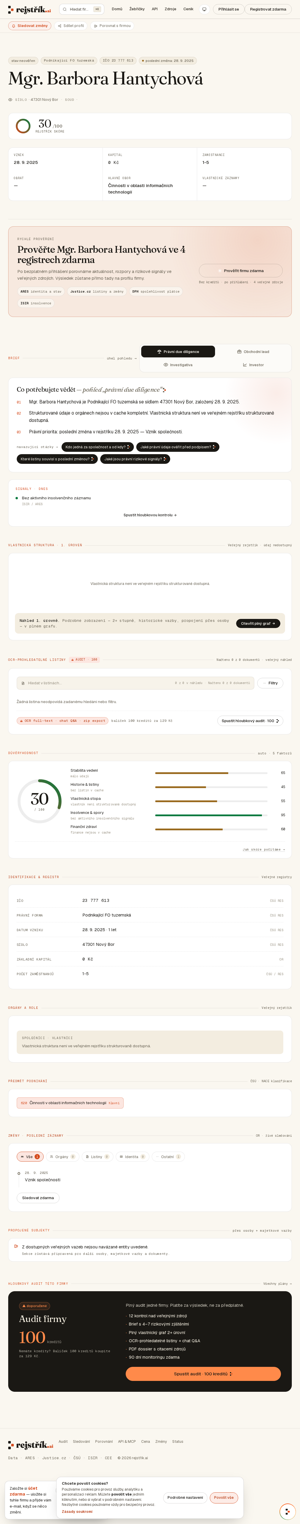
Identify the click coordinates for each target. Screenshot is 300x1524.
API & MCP (127, 1441)
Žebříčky (137, 8)
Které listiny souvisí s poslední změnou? (55, 458)
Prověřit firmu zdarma (244, 270)
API (155, 8)
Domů (117, 8)
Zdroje (170, 8)
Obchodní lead (256, 351)
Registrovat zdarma (268, 9)
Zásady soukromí (77, 1511)
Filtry (273, 682)
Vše (32, 1156)
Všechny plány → (277, 1284)
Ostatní (170, 1156)
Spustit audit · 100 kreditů (201, 1374)
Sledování (81, 1441)
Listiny (99, 1156)
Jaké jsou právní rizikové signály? (133, 458)
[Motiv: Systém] (204, 9)
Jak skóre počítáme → (264, 849)
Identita (134, 1156)
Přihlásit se (229, 9)
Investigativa (181, 364)
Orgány (64, 1156)
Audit (63, 1441)
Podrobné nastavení (185, 1497)
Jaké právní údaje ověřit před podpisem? (175, 446)
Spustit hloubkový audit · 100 (248, 720)
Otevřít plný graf (255, 623)
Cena (145, 1441)
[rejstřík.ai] (29, 9)
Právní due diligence (181, 351)
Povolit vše (224, 1497)
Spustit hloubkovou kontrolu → (150, 515)
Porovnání (104, 1441)
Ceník (188, 8)
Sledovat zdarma (38, 1197)
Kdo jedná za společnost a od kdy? (96, 446)
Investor (256, 364)
